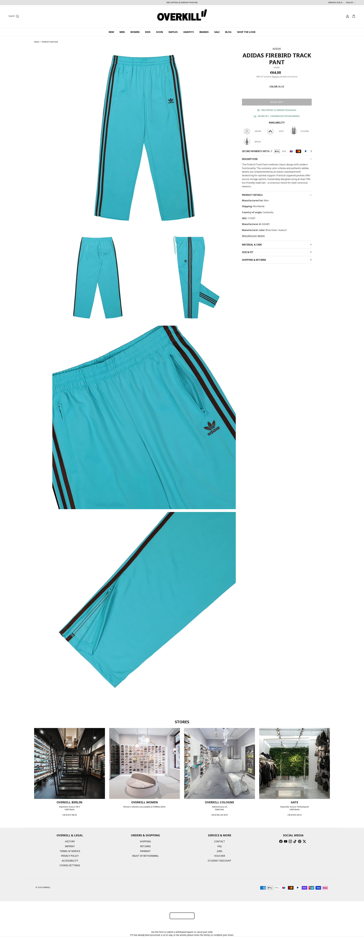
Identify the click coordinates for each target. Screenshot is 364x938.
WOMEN (134, 32)
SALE (217, 32)
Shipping (275, 76)
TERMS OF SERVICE (70, 851)
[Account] (347, 16)
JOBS (219, 851)
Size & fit (247, 252)
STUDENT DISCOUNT (219, 860)
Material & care (252, 244)
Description (249, 159)
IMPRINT (70, 846)
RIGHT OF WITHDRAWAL (145, 855)
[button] (271, 151)
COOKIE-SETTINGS (70, 865)
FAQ (219, 846)
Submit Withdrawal (182, 916)
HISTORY (70, 841)
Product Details (252, 194)
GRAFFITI (188, 32)
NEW (111, 32)
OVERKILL (46, 887)
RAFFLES (173, 32)
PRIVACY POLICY (70, 855)
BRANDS (204, 32)
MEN (122, 32)
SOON (159, 32)
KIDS (147, 32)
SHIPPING (145, 841)
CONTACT (219, 841)
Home (36, 41)
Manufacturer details (253, 235)
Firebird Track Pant (50, 41)
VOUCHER (219, 855)
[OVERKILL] (182, 16)
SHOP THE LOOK (246, 32)
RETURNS (145, 846)
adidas (277, 48)
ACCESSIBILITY (70, 860)
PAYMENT (145, 851)
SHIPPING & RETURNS (254, 259)
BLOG (228, 32)
